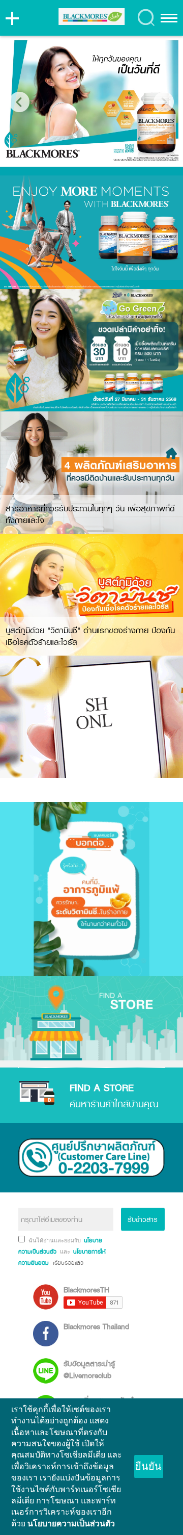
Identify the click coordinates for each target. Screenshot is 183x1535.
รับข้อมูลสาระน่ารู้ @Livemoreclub (89, 1369)
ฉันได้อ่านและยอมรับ (55, 1240)
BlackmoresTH (86, 1289)
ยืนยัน (148, 1466)
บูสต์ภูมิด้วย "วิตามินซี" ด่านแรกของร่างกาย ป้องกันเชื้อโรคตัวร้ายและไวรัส (90, 636)
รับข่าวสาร (143, 1219)
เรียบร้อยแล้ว (67, 1263)
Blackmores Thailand (96, 1326)
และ (65, 1251)
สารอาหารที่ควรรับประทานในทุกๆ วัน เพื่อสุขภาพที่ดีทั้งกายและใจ (90, 514)
